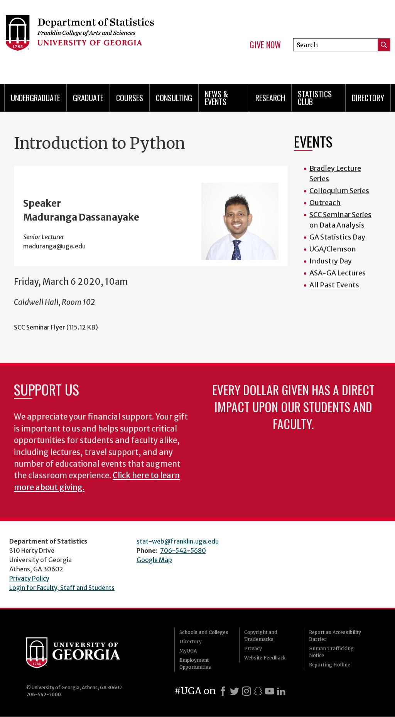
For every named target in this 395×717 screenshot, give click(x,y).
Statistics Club (315, 97)
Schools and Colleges (203, 632)
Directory (368, 98)
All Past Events (334, 284)
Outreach (325, 202)
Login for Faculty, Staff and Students (62, 587)
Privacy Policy (29, 578)
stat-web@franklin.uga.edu (178, 541)
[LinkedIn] (281, 691)
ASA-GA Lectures (337, 272)
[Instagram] (246, 691)
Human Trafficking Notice (331, 652)
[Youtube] (269, 691)
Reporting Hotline (329, 665)
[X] (234, 691)
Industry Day (330, 261)
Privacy (253, 648)
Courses (129, 98)
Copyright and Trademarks (260, 635)
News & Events (216, 97)
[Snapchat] (258, 691)
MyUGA (188, 651)
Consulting (174, 98)
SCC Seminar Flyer (39, 327)
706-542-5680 (183, 550)
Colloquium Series (339, 190)
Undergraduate (35, 98)
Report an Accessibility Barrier (335, 635)
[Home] (92, 38)
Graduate (88, 98)
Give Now (265, 44)
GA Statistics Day (337, 237)
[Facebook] (223, 691)
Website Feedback (264, 658)
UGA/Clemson (332, 249)
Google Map (154, 560)
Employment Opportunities (195, 663)
